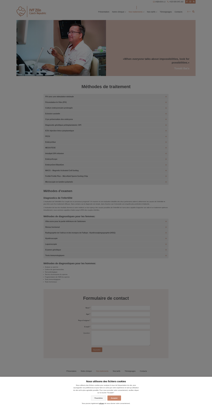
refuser (101, 403)
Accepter (114, 398)
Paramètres (99, 398)
